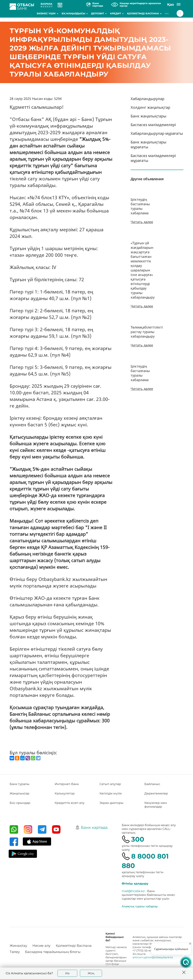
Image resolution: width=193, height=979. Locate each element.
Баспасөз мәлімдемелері (153, 124)
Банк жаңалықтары (148, 116)
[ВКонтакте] (12, 758)
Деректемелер (156, 793)
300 (137, 839)
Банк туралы (19, 784)
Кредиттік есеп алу (69, 803)
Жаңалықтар (19, 793)
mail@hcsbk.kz (133, 891)
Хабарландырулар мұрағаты (157, 133)
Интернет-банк (67, 784)
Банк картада (94, 827)
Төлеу (15, 952)
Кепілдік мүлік (111, 793)
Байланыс (152, 784)
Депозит (98, 13)
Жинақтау (18, 946)
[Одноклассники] (17, 758)
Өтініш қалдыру (135, 883)
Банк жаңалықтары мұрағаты (148, 144)
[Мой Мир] (22, 758)
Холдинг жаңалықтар (150, 107)
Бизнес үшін (46, 13)
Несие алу (41, 946)
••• (167, 13)
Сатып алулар (110, 784)
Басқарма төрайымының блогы (52, 952)
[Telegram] (38, 758)
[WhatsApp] (33, 758)
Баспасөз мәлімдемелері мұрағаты (153, 158)
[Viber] (27, 758)
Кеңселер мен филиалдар (155, 804)
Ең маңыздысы (74, 13)
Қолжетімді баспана (143, 13)
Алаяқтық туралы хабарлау (140, 906)
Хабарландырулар (147, 98)
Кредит (116, 13)
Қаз (170, 4)
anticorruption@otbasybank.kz (152, 957)
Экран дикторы (111, 803)
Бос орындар (20, 803)
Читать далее (142, 222)
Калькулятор (65, 793)
